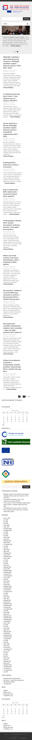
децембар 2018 (8, 631)
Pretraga (26, 18)
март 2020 (6, 610)
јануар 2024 (7, 551)
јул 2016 (6, 668)
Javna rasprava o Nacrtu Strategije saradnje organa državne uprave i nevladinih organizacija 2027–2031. (10, 126)
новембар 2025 (8, 527)
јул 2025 (6, 528)
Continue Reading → (16, 46)
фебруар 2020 (7, 612)
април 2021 (7, 593)
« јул (3, 421)
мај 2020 (6, 607)
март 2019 (6, 626)
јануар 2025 (7, 539)
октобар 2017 (7, 644)
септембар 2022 (8, 572)
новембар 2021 (8, 584)
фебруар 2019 (7, 628)
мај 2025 (6, 532)
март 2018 (6, 642)
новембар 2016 (8, 663)
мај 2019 (6, 623)
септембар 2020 (8, 605)
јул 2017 (6, 649)
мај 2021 (6, 591)
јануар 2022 (7, 581)
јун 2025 (6, 530)
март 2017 (6, 656)
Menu (5, 24)
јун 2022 (6, 575)
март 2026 (6, 523)
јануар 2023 (7, 565)
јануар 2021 (7, 598)
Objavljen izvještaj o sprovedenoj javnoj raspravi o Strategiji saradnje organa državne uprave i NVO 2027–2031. (16, 492)
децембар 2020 (8, 600)
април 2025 (7, 534)
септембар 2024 (8, 541)
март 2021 (6, 595)
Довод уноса (7, 688)
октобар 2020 (7, 603)
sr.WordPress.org (8, 692)
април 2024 (7, 546)
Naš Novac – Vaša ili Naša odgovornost (14, 676)
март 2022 (6, 579)
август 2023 (7, 555)
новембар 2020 (8, 602)
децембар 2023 (8, 553)
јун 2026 (6, 518)
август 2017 (7, 647)
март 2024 (6, 548)
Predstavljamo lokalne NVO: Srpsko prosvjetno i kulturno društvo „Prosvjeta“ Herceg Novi (12, 221)
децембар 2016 (8, 661)
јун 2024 (6, 542)
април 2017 (7, 654)
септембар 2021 (8, 588)
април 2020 (7, 609)
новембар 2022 (8, 568)
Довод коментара (8, 690)
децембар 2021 (8, 582)
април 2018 (7, 640)
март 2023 (6, 562)
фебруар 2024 (7, 549)
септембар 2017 (8, 645)
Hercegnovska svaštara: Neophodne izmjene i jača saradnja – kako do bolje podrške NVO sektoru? (12, 324)
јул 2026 (6, 516)
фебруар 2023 (7, 563)
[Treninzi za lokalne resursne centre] (16, 30)
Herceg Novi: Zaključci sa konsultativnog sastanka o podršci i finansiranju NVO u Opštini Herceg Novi (12, 291)
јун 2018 (6, 637)
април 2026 (7, 521)
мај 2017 (6, 652)
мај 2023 (6, 560)
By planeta (5, 66)
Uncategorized (7, 680)
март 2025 (6, 535)
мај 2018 (6, 638)
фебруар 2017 (7, 658)
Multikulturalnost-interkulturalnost (12, 675)
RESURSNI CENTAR (9, 678)
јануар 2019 (7, 630)
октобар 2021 (7, 586)
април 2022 (7, 577)
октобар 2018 (7, 635)
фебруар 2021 (7, 596)
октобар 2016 (7, 665)
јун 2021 (6, 589)
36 (26, 393)
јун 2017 (6, 651)
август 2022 (7, 574)
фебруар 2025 (7, 537)
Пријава (6, 687)
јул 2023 (6, 556)
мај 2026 (6, 520)
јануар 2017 (7, 659)
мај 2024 (6, 544)
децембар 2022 (8, 567)
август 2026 (7, 514)
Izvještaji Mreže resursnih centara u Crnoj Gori (11, 161)
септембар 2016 (8, 666)
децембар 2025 (8, 525)
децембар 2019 (8, 614)
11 (7, 414)
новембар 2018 (8, 633)
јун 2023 (6, 558)
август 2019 (7, 619)
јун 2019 (6, 621)
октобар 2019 (7, 617)
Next (29, 393)
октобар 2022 (7, 570)
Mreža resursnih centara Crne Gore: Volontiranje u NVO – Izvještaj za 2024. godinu (11, 256)
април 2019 (7, 624)
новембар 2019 (8, 616)
